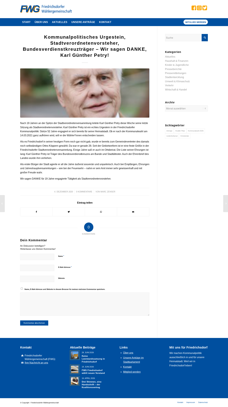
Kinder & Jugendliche (177, 65)
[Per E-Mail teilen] (133, 211)
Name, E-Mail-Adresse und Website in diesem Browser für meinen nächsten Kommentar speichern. (65, 289)
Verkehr (169, 85)
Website (61, 278)
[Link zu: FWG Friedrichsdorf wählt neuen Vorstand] (74, 369)
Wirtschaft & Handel (176, 89)
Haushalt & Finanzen (176, 61)
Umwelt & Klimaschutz (177, 81)
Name (61, 256)
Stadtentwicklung (174, 77)
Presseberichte (173, 69)
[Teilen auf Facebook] (36, 211)
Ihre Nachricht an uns (36, 362)
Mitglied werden (132, 372)
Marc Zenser (108, 192)
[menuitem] (26, 22)
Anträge (169, 131)
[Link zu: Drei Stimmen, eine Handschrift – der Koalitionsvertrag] (74, 381)
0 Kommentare (84, 192)
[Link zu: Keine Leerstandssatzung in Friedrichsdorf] (74, 355)
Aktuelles (170, 56)
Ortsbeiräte (184, 136)
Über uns (128, 352)
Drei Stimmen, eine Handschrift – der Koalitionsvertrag (91, 384)
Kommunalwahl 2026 (195, 131)
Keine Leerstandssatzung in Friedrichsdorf (93, 359)
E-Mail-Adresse (65, 267)
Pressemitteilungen (175, 73)
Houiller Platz (180, 131)
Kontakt (127, 367)
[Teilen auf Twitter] (69, 211)
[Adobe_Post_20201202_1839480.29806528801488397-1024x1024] (84, 93)
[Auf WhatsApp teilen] (101, 211)
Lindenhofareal (171, 136)
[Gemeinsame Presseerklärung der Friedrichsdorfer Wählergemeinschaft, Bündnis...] (2, 203)
